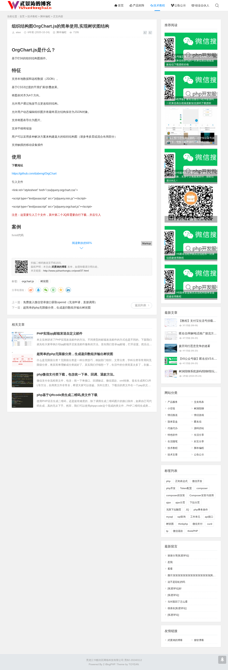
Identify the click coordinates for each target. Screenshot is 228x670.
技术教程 (159, 5)
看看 (170, 568)
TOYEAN (134, 664)
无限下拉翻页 (173, 509)
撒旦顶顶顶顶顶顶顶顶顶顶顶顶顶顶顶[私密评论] (194, 575)
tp (167, 531)
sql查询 (181, 516)
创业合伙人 (202, 5)
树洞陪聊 (199, 408)
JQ (187, 509)
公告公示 (180, 5)
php (168, 481)
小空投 (171, 408)
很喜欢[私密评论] (177, 608)
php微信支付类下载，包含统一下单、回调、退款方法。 (76, 374)
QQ (38, 290)
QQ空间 (60, 290)
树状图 (44, 281)
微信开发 (197, 481)
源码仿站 (199, 428)
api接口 (209, 516)
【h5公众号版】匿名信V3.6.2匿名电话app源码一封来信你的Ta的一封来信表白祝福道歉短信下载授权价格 (190, 60)
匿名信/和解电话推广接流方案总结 (200, 333)
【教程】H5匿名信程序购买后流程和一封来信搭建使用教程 (190, 255)
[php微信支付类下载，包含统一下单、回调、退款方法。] (22, 379)
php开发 (170, 488)
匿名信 (197, 421)
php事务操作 (201, 509)
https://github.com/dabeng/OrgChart (34, 173)
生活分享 (199, 434)
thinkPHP (193, 531)
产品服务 (173, 401)
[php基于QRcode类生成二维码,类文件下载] (22, 400)
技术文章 (173, 454)
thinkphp (183, 523)
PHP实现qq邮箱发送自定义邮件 (59, 333)
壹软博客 (199, 640)
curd (209, 523)
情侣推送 (173, 415)
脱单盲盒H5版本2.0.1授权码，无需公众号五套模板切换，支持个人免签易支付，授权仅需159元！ (190, 176)
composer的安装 (175, 495)
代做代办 (173, 428)
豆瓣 (53, 290)
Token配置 (186, 488)
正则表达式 (181, 481)
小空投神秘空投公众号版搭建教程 (185, 219)
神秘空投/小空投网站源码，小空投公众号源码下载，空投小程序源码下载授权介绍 (190, 140)
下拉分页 (195, 502)
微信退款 (178, 531)
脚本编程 (45, 16)
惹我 (170, 562)
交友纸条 (199, 401)
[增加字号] (145, 32)
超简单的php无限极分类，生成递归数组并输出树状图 (57, 307)
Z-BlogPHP (109, 664)
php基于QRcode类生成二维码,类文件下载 (67, 395)
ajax (168, 502)
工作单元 (195, 516)
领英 (68, 290)
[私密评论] (173, 595)
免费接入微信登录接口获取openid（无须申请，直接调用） (60, 302)
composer (202, 488)
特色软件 (173, 434)
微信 (45, 290)
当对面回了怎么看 (178, 601)
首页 (120, 5)
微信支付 (198, 523)
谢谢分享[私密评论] (178, 555)
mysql (169, 516)
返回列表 (140, 305)
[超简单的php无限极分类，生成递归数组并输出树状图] (22, 359)
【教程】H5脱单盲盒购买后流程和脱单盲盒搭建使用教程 (190, 294)
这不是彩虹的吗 (176, 581)
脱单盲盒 (173, 421)
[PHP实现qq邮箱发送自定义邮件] (22, 338)
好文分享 (199, 441)
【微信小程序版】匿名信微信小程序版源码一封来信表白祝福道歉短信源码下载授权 (190, 101)
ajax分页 (180, 502)
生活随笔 (173, 441)
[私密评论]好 (175, 588)
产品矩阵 (138, 5)
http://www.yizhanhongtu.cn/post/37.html (66, 270)
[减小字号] (150, 32)
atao (18, 32)
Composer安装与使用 (202, 495)
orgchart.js (28, 281)
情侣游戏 (199, 415)
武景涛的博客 (175, 640)
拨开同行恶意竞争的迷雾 (194, 346)
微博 (30, 290)
